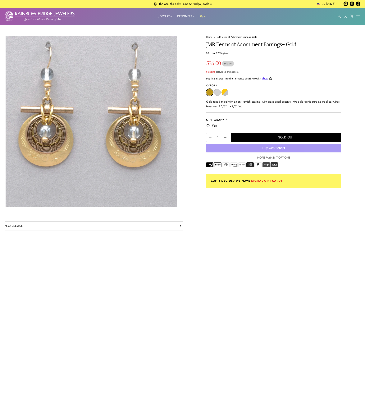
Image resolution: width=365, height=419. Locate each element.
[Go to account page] (345, 16)
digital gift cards (266, 181)
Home (209, 37)
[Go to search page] (339, 16)
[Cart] (352, 16)
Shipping (210, 72)
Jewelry (164, 16)
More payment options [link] (273, 157)
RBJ (201, 16)
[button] (339, 16)
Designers (184, 16)
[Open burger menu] (358, 16)
